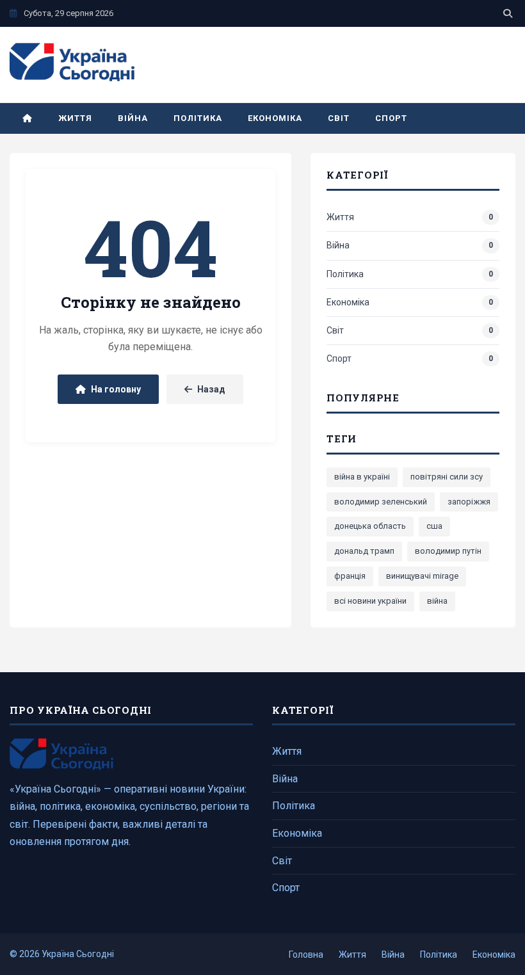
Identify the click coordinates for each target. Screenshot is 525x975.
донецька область (370, 526)
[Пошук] (507, 13)
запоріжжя (469, 501)
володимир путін (448, 551)
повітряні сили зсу (446, 476)
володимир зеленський (380, 501)
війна (437, 601)
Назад (211, 389)
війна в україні (362, 476)
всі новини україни (370, 601)
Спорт (391, 118)
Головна (306, 954)
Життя (75, 118)
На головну (116, 389)
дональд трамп (364, 551)
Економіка (275, 118)
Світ (339, 118)
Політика (198, 118)
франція (350, 576)
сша (434, 526)
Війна (133, 118)
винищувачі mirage (422, 576)
